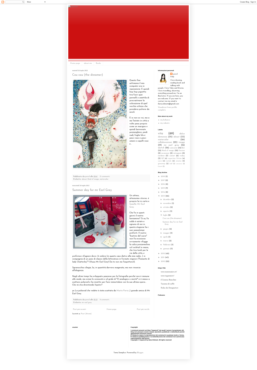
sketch (161, 148)
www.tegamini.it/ (167, 276)
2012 (163, 254)
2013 (163, 196)
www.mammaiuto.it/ (169, 272)
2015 (163, 188)
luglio (165, 215)
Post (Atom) (86, 314)
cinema (178, 161)
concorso (179, 164)
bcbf (171, 164)
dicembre (167, 200)
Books (98, 63)
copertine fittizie (175, 158)
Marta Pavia (122, 291)
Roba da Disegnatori (169, 288)
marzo (166, 241)
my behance (165, 120)
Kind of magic (93, 179)
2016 (163, 184)
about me (88, 63)
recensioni (165, 153)
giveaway (161, 164)
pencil (175, 74)
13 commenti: (105, 176)
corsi (160, 161)
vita (160, 133)
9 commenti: (105, 300)
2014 (163, 192)
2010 (163, 261)
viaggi (182, 142)
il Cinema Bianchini (168, 280)
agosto (166, 211)
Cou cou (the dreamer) (87, 75)
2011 (163, 257)
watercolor (104, 179)
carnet (172, 156)
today (182, 156)
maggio (166, 233)
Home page (75, 63)
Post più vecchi (143, 309)
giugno (166, 229)
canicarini (173, 148)
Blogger (140, 353)
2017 (163, 180)
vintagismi (177, 153)
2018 (163, 177)
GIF (162, 158)
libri (183, 148)
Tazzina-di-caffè (167, 284)
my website (164, 123)
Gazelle (132, 204)
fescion (182, 151)
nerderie (161, 156)
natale (168, 161)
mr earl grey (87, 302)
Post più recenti (79, 309)
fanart (160, 166)
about (84, 179)
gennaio (166, 249)
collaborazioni (165, 142)
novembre (167, 203)
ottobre (166, 207)
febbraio (167, 245)
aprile (165, 237)
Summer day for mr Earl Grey (92, 190)
